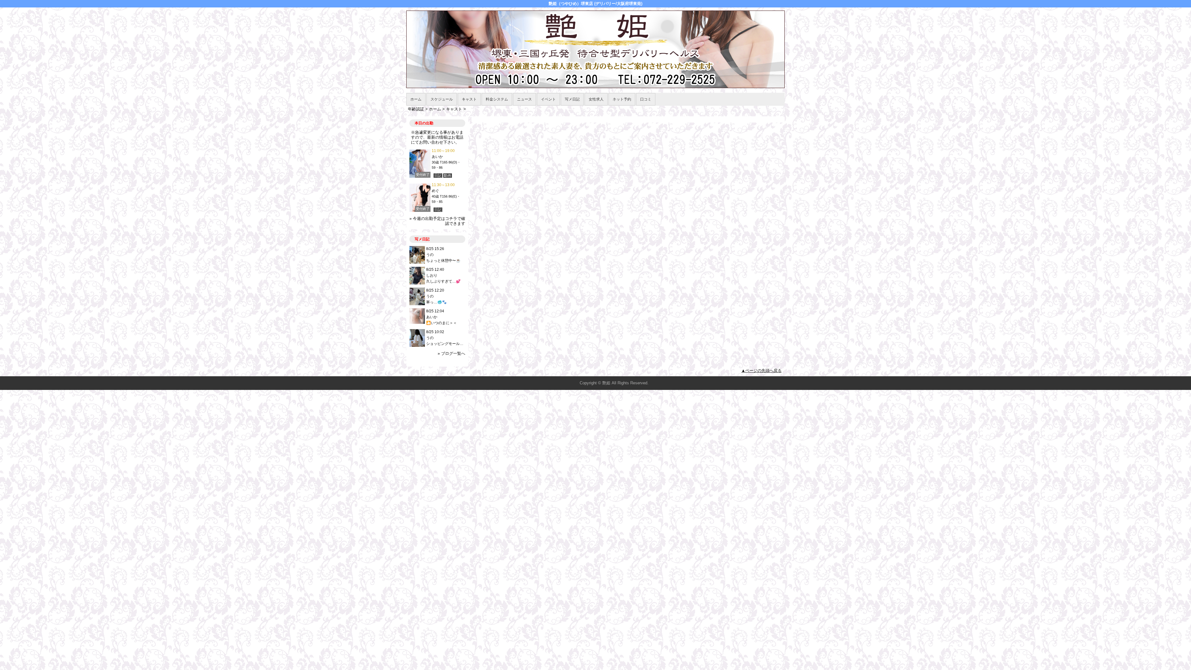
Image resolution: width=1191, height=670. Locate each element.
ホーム (416, 99)
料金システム (497, 99)
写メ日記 (572, 99)
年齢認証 (416, 109)
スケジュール (441, 99)
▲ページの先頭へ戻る (761, 370)
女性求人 (596, 99)
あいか (437, 156)
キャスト (469, 99)
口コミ (645, 99)
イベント (548, 99)
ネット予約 (622, 99)
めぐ (435, 191)
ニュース (524, 99)
